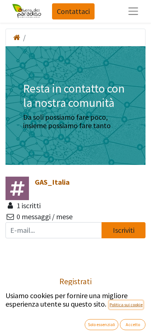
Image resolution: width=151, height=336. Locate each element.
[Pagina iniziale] (16, 37)
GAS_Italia (52, 182)
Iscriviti (124, 230)
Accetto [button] (133, 324)
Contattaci (73, 11)
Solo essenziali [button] (101, 324)
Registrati (75, 281)
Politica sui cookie (126, 304)
